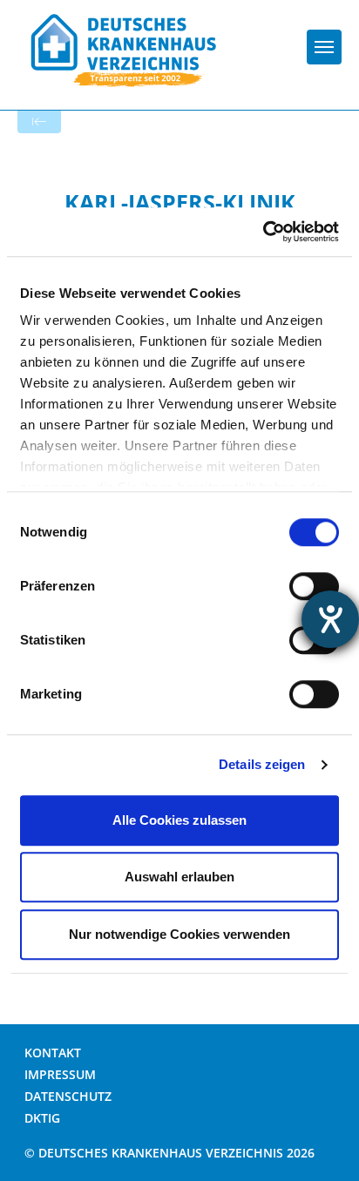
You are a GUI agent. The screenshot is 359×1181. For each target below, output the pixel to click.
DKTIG (42, 1118)
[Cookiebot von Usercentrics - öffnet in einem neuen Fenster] (262, 231)
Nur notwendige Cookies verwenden (179, 934)
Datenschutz (68, 1096)
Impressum (60, 1074)
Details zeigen (262, 764)
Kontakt (52, 1052)
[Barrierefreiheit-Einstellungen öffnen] (330, 619)
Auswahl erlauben (179, 876)
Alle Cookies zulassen (179, 820)
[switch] (314, 586)
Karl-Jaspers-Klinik (179, 202)
